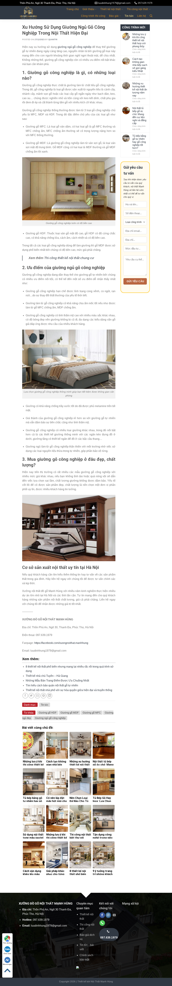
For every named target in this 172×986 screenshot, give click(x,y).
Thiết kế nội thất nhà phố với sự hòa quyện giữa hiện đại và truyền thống (69, 690)
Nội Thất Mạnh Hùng (102, 981)
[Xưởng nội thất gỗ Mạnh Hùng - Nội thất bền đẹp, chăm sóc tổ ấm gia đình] (31, 12)
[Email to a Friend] (37, 695)
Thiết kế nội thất (110, 9)
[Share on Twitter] (31, 695)
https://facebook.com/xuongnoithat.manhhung (61, 642)
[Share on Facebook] (25, 695)
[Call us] (102, 923)
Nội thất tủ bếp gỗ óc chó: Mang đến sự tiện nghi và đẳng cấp (139, 116)
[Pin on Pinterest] (43, 695)
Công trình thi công (93, 15)
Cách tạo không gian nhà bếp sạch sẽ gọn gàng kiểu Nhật (139, 64)
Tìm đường (7, 943)
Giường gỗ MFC (92, 712)
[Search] (151, 16)
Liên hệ (141, 15)
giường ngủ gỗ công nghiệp (75, 47)
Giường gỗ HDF (47, 712)
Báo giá (113, 15)
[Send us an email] (114, 915)
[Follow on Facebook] (102, 915)
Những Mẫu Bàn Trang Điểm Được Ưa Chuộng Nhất (57, 680)
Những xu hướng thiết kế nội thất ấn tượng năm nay (139, 89)
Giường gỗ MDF (69, 712)
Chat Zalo (7, 953)
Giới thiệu (88, 9)
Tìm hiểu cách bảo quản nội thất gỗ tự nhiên (52, 685)
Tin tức (129, 15)
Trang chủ (72, 9)
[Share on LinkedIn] (49, 695)
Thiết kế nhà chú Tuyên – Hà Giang (47, 675)
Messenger (7, 964)
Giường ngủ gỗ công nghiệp (50, 718)
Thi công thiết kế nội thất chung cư (69, 258)
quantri (52, 39)
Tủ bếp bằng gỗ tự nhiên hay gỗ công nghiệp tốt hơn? (139, 141)
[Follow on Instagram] (108, 915)
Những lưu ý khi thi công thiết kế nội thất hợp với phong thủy (139, 40)
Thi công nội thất (137, 9)
